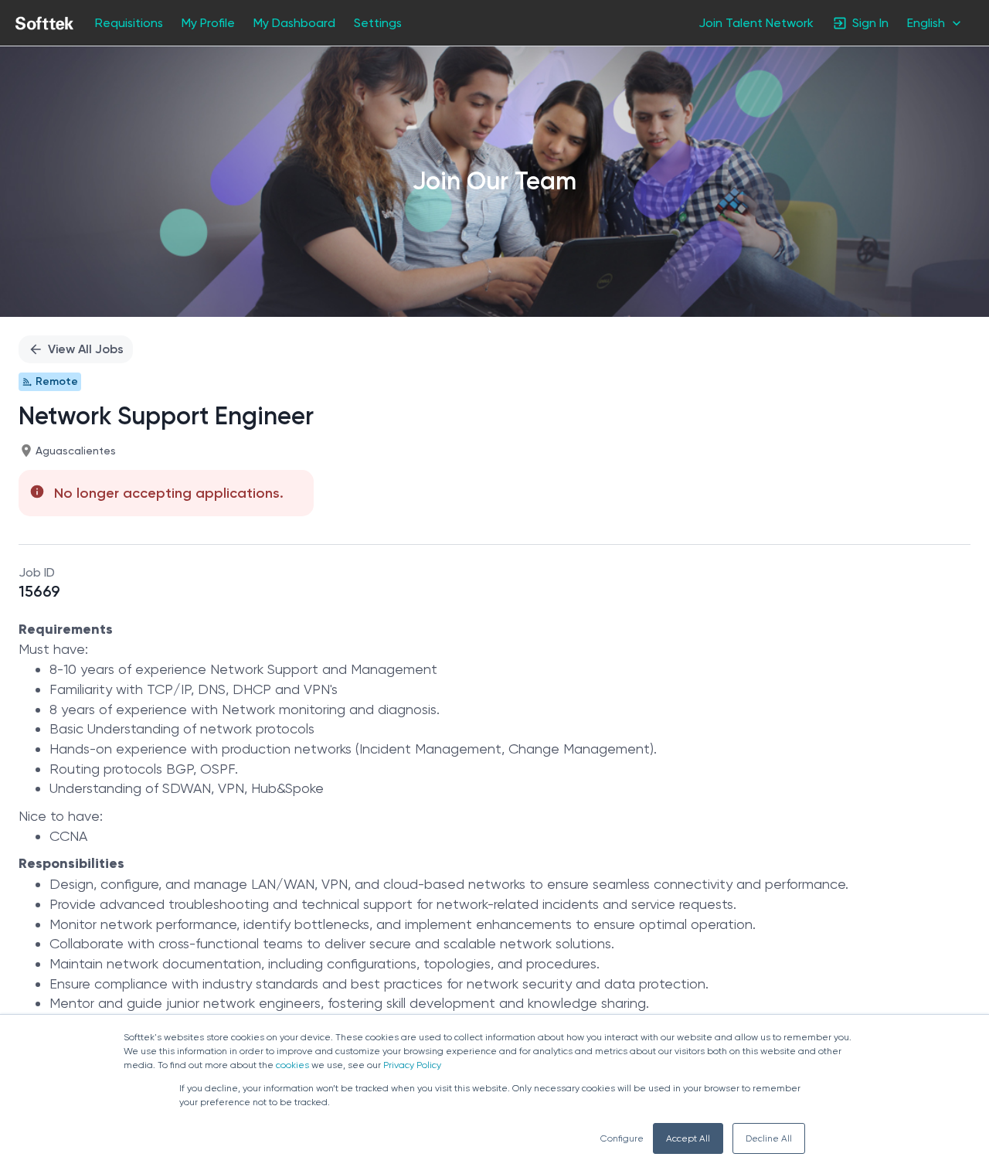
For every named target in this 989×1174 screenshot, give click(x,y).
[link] (44, 23)
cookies (292, 1065)
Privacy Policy (412, 1065)
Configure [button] (622, 1138)
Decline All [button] (769, 1138)
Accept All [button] (688, 1138)
